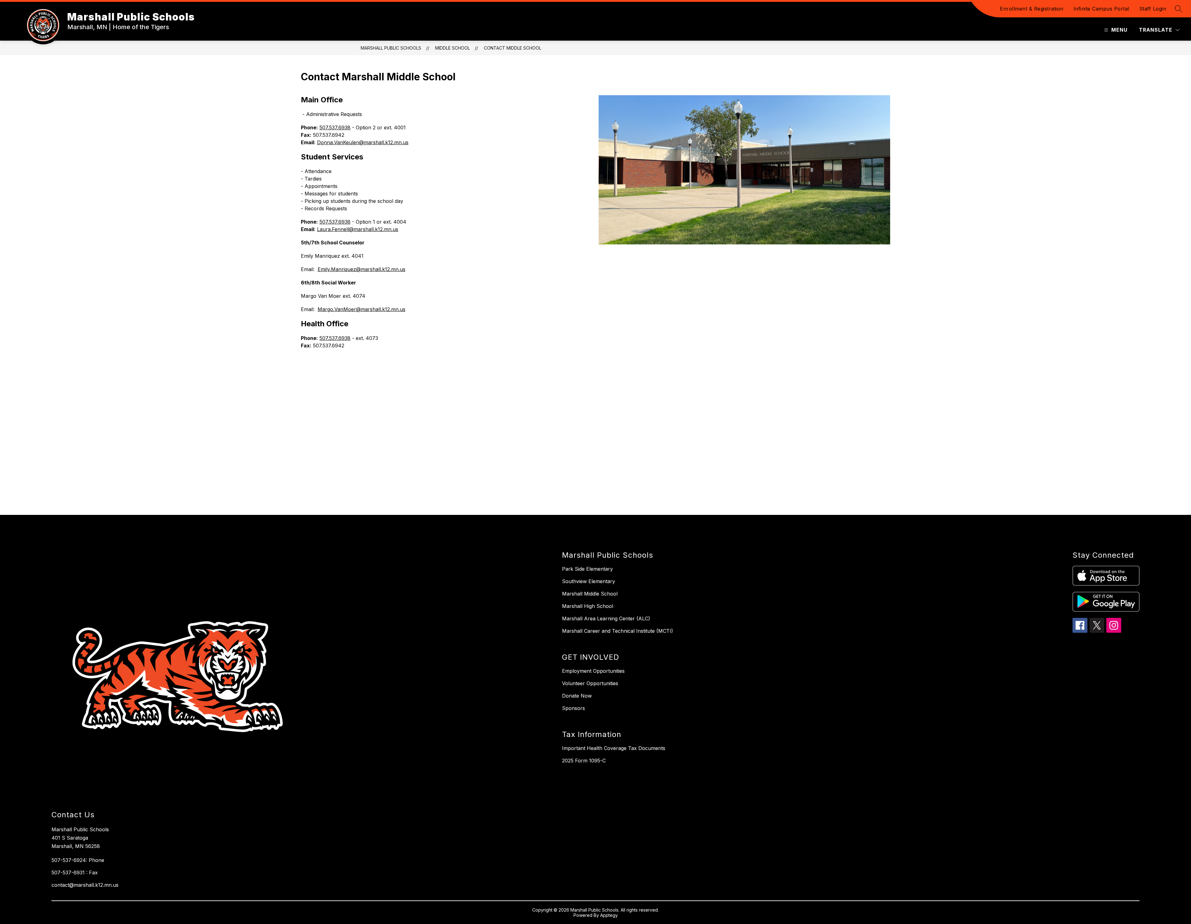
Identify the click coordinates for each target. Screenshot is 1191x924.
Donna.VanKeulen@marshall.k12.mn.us (362, 142)
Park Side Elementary (587, 569)
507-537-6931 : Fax (74, 872)
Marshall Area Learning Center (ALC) (606, 618)
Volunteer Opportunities (590, 683)
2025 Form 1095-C (584, 760)
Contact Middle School (512, 48)
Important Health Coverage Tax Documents (613, 748)
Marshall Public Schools (391, 48)
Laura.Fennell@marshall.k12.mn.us (357, 229)
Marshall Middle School (590, 594)
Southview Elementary (588, 581)
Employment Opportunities (593, 671)
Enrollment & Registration (1032, 9)
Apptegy (609, 915)
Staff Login (1152, 9)
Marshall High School (587, 606)
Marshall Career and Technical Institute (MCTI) (617, 631)
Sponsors (573, 708)
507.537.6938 (334, 127)
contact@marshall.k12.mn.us (84, 885)
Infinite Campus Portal (1101, 9)
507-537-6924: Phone (77, 860)
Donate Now (577, 696)
